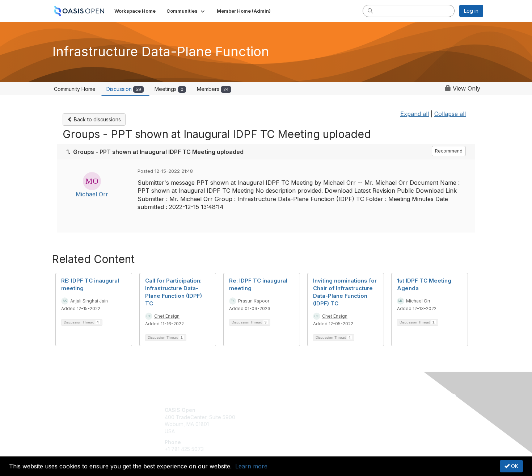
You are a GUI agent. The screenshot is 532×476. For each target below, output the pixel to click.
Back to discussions (96, 119)
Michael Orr (92, 194)
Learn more (251, 466)
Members (213, 89)
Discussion (123, 89)
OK (514, 466)
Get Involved (284, 410)
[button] (186, 10)
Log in (471, 11)
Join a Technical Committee (302, 431)
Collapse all (450, 113)
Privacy (382, 417)
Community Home (75, 89)
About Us (384, 410)
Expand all (414, 113)
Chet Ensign (167, 316)
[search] (370, 10)
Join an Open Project (294, 421)
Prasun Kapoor (253, 301)
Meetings (169, 89)
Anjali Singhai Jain (89, 301)
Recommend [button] (449, 151)
